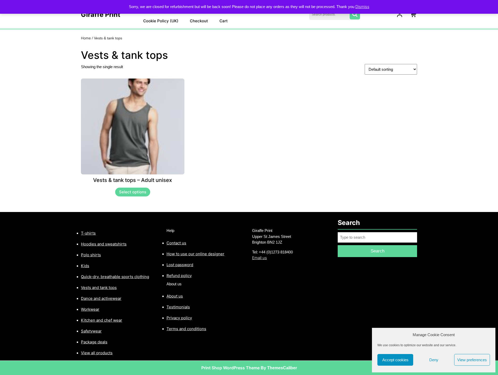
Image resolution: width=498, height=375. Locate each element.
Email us (259, 257)
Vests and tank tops (99, 287)
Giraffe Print (100, 14)
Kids (85, 265)
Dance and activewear (101, 298)
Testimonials (178, 307)
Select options (132, 191)
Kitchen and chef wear (101, 320)
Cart (223, 20)
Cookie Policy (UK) (160, 20)
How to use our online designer (195, 253)
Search (355, 14)
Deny (433, 360)
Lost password (180, 264)
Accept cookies (395, 360)
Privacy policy (179, 317)
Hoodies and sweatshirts (104, 244)
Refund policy (179, 275)
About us (175, 296)
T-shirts (88, 233)
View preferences (472, 360)
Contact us (176, 242)
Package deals (94, 341)
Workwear (90, 309)
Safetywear (91, 331)
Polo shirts (91, 254)
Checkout (199, 20)
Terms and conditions (186, 328)
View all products (97, 352)
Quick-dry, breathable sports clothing (115, 276)
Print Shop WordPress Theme (230, 367)
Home (86, 38)
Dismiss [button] (362, 6)
